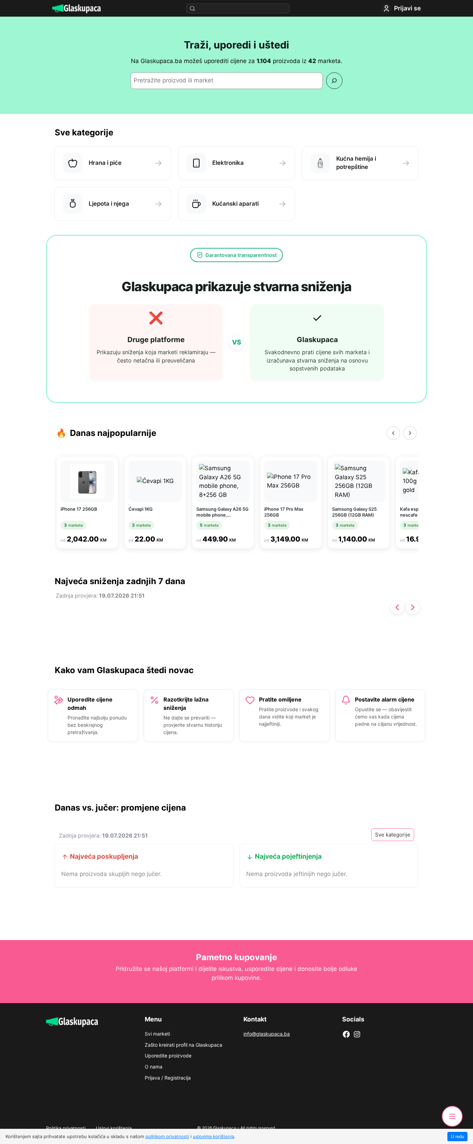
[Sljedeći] (410, 433)
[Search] (334, 80)
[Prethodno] (397, 607)
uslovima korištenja (213, 1136)
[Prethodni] (393, 433)
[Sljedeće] (412, 607)
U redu (457, 1136)
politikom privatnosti (167, 1136)
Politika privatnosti (66, 1128)
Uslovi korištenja (114, 1128)
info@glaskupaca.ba (266, 1034)
